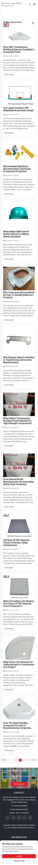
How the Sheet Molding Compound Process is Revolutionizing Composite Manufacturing (17, 725)
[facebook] (8, 818)
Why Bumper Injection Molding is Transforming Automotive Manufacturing (18, 360)
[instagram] (30, 818)
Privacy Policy (29, 828)
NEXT (34, 760)
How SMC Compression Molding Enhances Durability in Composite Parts (18, 49)
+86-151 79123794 (22, 813)
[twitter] (25, 818)
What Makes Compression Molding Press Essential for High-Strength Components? (17, 421)
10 (30, 760)
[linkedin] (19, 818)
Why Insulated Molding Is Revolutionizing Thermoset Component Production (17, 169)
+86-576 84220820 (20, 806)
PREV (3, 760)
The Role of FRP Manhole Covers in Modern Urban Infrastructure (16, 542)
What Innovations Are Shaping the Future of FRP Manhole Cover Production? (18, 603)
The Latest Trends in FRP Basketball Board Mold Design (18, 109)
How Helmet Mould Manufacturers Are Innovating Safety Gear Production (18, 482)
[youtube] (13, 818)
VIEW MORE (8, 75)
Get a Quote (19, 784)
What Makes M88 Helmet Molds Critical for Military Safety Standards (16, 234)
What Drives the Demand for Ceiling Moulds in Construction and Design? (18, 664)
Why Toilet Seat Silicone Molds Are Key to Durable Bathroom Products (19, 295)
